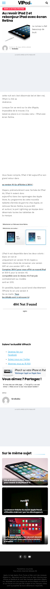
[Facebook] (20, 556)
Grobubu (15, 49)
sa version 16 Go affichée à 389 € (17, 184)
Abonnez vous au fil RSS (19, 363)
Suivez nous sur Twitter (19, 359)
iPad (4, 393)
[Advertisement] (25, 146)
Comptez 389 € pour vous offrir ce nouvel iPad (24, 269)
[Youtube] (29, 556)
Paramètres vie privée (25, 569)
